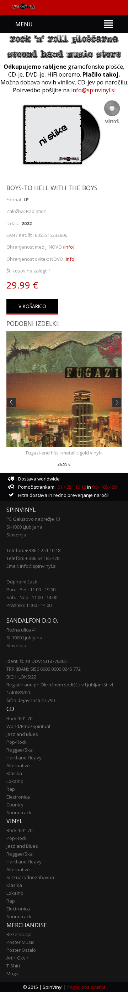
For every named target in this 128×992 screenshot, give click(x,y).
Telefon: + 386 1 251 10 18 (33, 550)
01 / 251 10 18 (71, 487)
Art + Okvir (17, 958)
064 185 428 (104, 487)
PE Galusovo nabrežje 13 (33, 519)
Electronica (18, 797)
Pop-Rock (16, 742)
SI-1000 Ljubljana (24, 527)
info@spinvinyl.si (93, 90)
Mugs (12, 973)
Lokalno (14, 781)
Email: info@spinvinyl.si (31, 566)
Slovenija (16, 534)
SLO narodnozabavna (30, 877)
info (68, 247)
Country (14, 804)
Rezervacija (19, 934)
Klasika (14, 773)
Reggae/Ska (19, 750)
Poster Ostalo (21, 950)
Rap (10, 789)
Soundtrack (18, 812)
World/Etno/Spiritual (28, 726)
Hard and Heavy (24, 757)
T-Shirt (13, 965)
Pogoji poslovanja (86, 987)
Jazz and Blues (22, 734)
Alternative (18, 765)
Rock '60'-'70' (19, 718)
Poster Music (20, 942)
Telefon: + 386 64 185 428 (32, 558)
